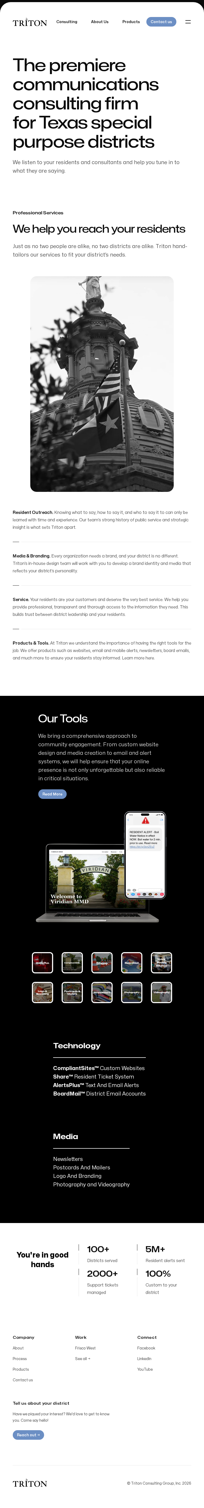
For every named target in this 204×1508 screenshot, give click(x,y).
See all (82, 1359)
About (18, 1348)
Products (21, 1369)
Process (20, 1359)
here (150, 658)
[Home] (30, 1482)
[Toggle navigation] (188, 22)
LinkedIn (144, 1359)
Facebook (146, 1348)
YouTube (145, 1369)
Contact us (23, 1380)
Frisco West (85, 1348)
